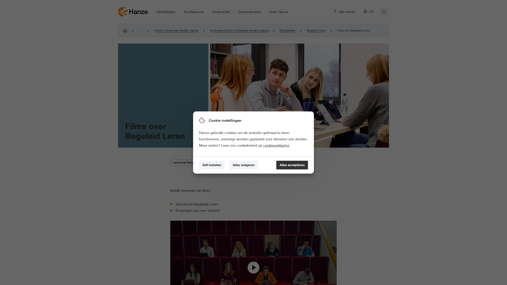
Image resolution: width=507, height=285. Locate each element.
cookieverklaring (276, 145)
